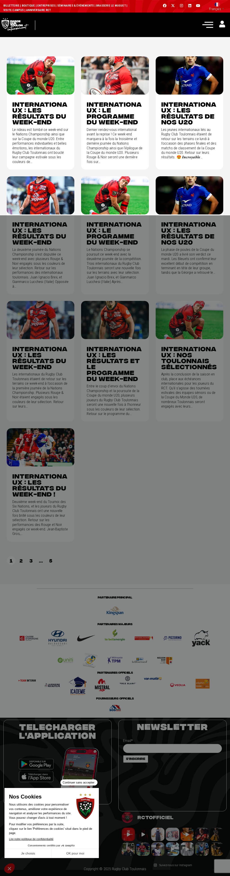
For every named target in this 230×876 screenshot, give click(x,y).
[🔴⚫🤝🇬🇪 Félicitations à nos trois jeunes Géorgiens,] (201, 849)
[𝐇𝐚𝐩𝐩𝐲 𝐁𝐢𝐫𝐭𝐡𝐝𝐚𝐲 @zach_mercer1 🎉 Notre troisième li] (216, 834)
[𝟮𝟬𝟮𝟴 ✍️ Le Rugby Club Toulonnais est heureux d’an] (172, 834)
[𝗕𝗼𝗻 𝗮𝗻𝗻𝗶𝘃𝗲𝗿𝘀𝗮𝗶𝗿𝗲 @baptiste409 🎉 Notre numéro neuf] (216, 849)
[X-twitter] (173, 5)
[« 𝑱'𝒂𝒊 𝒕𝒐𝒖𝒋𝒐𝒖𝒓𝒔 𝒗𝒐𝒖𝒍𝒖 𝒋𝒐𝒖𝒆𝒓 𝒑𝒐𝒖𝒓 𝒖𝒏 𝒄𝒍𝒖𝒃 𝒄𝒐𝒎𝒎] (187, 849)
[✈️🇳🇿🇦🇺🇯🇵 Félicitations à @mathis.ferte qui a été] (157, 849)
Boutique (28, 5)
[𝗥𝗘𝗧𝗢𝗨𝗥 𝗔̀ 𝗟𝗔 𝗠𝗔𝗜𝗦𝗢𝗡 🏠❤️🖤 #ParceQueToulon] (143, 834)
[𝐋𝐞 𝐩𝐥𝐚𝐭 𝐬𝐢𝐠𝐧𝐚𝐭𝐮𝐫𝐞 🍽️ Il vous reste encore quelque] (172, 849)
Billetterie (11, 5)
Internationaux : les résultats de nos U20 (189, 113)
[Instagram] (181, 5)
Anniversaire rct (38, 10)
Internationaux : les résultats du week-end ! (40, 485)
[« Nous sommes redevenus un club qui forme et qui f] (128, 849)
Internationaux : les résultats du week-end (40, 113)
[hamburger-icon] (45, 32)
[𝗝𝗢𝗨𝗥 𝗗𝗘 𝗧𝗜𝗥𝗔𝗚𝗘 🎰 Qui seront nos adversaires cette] (128, 834)
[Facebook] (164, 5)
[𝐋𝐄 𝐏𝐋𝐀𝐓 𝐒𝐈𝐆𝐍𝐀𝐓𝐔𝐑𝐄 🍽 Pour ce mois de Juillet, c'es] (157, 834)
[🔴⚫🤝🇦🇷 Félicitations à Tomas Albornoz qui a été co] (143, 849)
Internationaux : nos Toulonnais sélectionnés (189, 358)
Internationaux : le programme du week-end (114, 113)
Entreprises (46, 5)
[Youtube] (198, 5)
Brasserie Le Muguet (111, 5)
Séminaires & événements (75, 5)
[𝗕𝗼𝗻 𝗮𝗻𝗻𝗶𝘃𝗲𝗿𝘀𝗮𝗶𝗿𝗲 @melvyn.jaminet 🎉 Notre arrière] (201, 834)
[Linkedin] (189, 5)
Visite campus (13, 10)
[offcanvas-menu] (208, 24)
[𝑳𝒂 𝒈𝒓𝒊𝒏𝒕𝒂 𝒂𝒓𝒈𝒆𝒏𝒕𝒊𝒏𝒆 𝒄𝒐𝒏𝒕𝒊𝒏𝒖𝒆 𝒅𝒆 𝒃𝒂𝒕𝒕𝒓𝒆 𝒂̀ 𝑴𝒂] (187, 834)
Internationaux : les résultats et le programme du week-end (114, 364)
